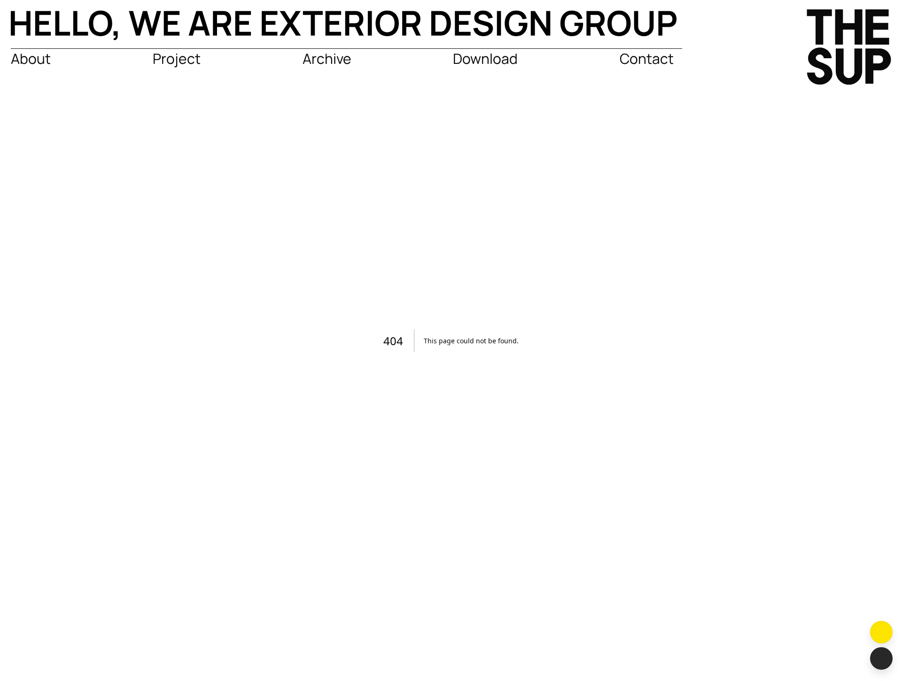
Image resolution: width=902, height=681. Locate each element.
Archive (327, 58)
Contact (647, 58)
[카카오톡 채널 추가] (881, 632)
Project (177, 58)
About (31, 58)
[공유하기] (881, 658)
